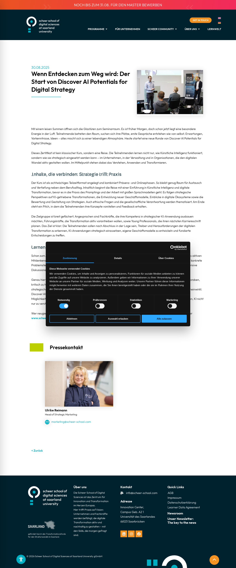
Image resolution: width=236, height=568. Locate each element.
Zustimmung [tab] (70, 258)
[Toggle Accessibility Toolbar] (21, 559)
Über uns (80, 487)
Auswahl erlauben (118, 318)
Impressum (174, 498)
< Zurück (37, 450)
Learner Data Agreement (184, 507)
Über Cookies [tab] (166, 258)
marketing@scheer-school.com (71, 422)
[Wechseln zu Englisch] (219, 18)
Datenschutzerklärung (182, 502)
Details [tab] (118, 258)
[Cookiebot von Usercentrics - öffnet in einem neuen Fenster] (173, 247)
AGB (170, 493)
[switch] (100, 306)
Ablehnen (71, 318)
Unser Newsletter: (181, 521)
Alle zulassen (164, 318)
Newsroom (175, 513)
